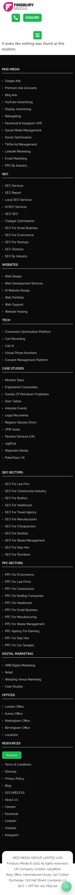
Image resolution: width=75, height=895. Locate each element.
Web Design (13, 276)
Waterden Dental (16, 450)
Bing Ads (11, 95)
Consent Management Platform (26, 360)
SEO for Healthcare (18, 505)
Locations (11, 734)
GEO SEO (11, 214)
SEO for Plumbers (17, 554)
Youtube (10, 828)
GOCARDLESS (15, 792)
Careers (10, 806)
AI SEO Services (16, 207)
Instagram (12, 835)
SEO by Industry (16, 256)
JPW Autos (12, 429)
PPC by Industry (16, 165)
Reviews (11, 755)
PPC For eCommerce (19, 574)
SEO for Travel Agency (21, 512)
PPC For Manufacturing (21, 617)
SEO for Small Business (21, 228)
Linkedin (10, 821)
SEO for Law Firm (17, 484)
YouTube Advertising (19, 102)
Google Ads (13, 81)
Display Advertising (18, 109)
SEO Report (13, 192)
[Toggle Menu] (66, 886)
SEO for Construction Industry (25, 491)
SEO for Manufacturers (21, 519)
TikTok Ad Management (21, 144)
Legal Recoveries (16, 415)
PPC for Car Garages (19, 645)
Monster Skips (14, 380)
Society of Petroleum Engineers (27, 394)
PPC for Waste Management (25, 624)
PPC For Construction (19, 588)
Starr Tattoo (13, 401)
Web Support (14, 304)
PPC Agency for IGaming (22, 631)
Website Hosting (16, 311)
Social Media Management (23, 130)
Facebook (11, 814)
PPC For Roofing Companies (24, 595)
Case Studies (14, 686)
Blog (8, 785)
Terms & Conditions (18, 764)
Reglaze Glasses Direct (20, 422)
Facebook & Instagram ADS (23, 123)
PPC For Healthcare (18, 603)
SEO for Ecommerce (19, 235)
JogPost (10, 443)
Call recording (15, 338)
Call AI (9, 346)
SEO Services (14, 185)
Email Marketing (16, 158)
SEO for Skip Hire (17, 547)
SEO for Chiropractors (20, 526)
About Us (11, 799)
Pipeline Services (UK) (20, 436)
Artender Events (16, 408)
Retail (9, 672)
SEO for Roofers (16, 498)
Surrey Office (13, 713)
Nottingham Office (17, 720)
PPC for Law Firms (18, 581)
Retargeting (13, 116)
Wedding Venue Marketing (23, 679)
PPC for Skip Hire (17, 638)
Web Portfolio (14, 297)
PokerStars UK (15, 457)
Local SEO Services (18, 199)
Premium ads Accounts (21, 88)
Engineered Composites (21, 387)
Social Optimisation (18, 137)
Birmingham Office (17, 727)
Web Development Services (24, 283)
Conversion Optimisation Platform (28, 331)
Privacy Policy (14, 778)
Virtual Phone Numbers (21, 353)
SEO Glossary (14, 249)
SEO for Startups (17, 242)
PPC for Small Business (21, 610)
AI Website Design (17, 290)
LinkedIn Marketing (18, 151)
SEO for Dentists (16, 533)
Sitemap (10, 771)
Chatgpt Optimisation (19, 221)
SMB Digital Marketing (20, 665)
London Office (14, 706)
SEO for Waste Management (25, 540)
